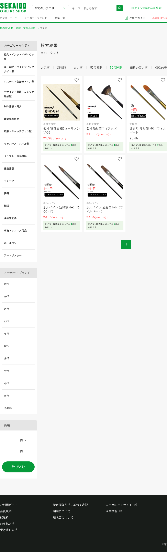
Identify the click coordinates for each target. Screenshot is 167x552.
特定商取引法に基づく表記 (70, 504)
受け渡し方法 (9, 529)
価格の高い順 (138, 67)
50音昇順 (96, 67)
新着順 (61, 67)
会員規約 (6, 511)
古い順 (78, 67)
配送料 (4, 517)
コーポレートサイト (119, 504)
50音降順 (116, 67)
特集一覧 (60, 17)
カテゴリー (6, 17)
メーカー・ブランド (35, 17)
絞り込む (18, 467)
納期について (61, 511)
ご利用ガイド (137, 18)
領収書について (63, 517)
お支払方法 (7, 523)
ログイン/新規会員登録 (146, 8)
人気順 (45, 67)
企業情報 (112, 511)
